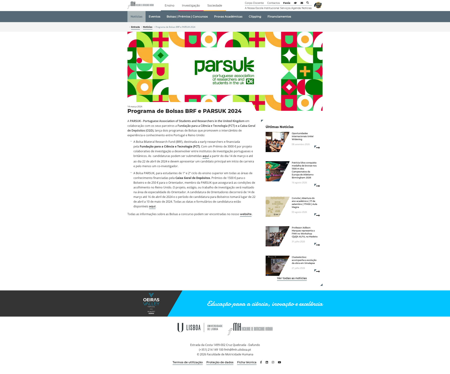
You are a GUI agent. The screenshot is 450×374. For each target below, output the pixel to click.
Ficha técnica (246, 362)
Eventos (154, 16)
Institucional (271, 8)
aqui (205, 156)
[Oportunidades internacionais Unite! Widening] (278, 142)
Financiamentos (279, 16)
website (246, 214)
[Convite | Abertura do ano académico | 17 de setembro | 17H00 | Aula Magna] (278, 207)
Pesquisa (307, 2)
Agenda (296, 8)
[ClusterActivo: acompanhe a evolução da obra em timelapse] (278, 266)
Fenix (286, 3)
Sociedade (214, 5)
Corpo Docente (254, 3)
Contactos (273, 3)
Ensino (169, 5)
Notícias (307, 8)
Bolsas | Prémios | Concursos (187, 16)
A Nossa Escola (254, 8)
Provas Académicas (228, 16)
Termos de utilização (188, 362)
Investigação (191, 5)
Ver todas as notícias (292, 278)
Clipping (255, 16)
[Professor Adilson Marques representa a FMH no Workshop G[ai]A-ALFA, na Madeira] (278, 236)
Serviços (285, 8)
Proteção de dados (219, 362)
